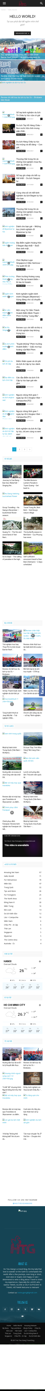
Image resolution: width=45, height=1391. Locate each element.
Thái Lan (8, 1333)
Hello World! (21, 119)
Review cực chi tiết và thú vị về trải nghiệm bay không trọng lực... (29, 330)
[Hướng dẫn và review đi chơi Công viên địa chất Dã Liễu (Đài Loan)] (12, 763)
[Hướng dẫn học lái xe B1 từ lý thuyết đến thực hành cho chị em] (12, 1054)
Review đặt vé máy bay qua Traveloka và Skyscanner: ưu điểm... (11, 799)
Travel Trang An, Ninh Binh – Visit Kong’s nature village (32, 510)
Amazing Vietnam (30, 1325)
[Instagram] (11, 1309)
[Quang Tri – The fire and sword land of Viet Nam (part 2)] (12, 523)
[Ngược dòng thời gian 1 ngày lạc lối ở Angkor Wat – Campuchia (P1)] (8, 414)
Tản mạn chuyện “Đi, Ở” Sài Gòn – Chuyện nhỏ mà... (33, 1136)
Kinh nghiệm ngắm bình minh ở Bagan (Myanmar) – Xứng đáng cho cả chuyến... (29, 297)
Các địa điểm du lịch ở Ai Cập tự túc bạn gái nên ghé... (27, 380)
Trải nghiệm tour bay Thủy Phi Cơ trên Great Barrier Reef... (11, 647)
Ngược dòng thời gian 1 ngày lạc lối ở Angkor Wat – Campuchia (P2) (29, 398)
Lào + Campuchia (30, 1331)
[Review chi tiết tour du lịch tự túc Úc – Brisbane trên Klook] (22, 95)
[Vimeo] (32, 1309)
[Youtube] (22, 1316)
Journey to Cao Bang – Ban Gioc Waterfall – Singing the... (11, 483)
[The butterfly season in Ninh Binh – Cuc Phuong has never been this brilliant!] (33, 523)
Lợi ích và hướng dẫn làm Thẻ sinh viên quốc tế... (32, 774)
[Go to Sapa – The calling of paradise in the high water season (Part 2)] (12, 548)
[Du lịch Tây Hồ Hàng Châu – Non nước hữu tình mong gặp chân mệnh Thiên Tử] (8, 128)
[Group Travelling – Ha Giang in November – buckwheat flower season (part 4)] (12, 498)
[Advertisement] (22, 592)
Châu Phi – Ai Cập (20, 1336)
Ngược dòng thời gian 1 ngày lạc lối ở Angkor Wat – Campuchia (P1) (29, 414)
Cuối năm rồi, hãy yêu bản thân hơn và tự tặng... (32, 1111)
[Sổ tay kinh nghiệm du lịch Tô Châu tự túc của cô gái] (8, 115)
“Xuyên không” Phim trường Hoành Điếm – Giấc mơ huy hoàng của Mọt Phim (29, 347)
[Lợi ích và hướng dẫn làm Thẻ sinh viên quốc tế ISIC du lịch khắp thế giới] (33, 763)
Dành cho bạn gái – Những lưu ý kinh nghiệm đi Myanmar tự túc (28, 229)
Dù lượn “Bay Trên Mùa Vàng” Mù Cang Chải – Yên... (32, 750)
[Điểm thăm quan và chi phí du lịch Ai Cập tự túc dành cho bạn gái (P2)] (8, 364)
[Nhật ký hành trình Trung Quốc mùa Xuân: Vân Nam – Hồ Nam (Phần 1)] (33, 812)
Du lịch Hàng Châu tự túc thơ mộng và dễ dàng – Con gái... (29, 144)
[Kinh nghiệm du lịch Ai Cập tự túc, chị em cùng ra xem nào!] (8, 431)
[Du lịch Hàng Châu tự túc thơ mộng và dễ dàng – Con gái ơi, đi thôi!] (8, 144)
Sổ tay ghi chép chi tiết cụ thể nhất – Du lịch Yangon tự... (28, 178)
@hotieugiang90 (22, 1203)
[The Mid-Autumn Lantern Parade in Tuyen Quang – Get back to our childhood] (33, 471)
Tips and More (16, 1328)
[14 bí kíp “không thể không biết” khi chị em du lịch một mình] (12, 1125)
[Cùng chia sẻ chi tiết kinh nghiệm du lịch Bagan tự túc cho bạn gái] (8, 195)
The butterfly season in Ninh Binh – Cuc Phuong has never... (33, 534)
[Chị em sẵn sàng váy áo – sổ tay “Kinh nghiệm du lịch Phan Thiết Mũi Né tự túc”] (33, 704)
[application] (22, 845)
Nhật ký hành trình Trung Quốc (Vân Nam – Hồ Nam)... (11, 750)
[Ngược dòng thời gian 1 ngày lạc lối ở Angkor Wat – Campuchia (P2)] (8, 398)
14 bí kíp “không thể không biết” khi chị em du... (11, 1136)
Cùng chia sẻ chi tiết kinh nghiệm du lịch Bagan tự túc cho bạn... (29, 195)
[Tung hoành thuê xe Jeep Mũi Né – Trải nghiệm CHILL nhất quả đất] (12, 704)
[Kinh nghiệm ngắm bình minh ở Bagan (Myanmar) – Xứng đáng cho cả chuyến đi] (8, 297)
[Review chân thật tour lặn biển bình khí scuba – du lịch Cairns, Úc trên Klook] (22, 73)
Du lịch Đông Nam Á (31, 1333)
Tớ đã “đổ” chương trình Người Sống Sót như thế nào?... (11, 1089)
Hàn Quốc (18, 1331)
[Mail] (18, 1309)
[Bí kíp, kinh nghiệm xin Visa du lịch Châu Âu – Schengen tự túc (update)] (33, 1078)
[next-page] (30, 449)
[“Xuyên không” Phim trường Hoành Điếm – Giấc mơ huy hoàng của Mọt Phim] (8, 347)
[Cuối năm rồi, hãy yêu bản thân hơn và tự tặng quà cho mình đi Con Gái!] (33, 1100)
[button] (4, 3)
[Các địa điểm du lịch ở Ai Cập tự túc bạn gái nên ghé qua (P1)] (8, 380)
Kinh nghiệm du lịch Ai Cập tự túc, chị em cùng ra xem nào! (28, 431)
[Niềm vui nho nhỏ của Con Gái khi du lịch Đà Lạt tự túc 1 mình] (33, 682)
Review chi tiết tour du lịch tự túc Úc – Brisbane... (11, 671)
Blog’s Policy (28, 1328)
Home (3, 10)
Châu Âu (37, 1328)
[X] (25, 1309)
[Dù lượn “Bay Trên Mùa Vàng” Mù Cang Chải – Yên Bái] (33, 738)
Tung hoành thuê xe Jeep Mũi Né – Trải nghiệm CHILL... (10, 715)
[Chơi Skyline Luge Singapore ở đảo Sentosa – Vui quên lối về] (8, 263)
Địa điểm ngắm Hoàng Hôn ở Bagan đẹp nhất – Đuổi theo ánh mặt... (28, 246)
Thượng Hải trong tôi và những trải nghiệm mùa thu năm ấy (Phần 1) (29, 212)
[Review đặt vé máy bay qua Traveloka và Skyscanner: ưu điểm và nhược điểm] (12, 788)
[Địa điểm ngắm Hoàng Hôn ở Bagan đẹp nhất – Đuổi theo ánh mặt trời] (8, 245)
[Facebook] (5, 1309)
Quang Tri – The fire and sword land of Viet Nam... (12, 534)
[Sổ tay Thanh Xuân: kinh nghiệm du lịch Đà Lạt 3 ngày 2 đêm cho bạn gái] (12, 682)
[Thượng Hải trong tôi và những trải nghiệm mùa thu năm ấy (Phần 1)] (8, 212)
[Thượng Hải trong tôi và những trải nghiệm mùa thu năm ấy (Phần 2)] (8, 162)
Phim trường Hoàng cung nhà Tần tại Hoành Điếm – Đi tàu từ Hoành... (28, 279)
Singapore (8, 1336)
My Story (5, 1328)
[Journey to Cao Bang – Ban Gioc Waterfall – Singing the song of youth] (12, 471)
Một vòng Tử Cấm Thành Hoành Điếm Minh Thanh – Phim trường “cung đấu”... (28, 313)
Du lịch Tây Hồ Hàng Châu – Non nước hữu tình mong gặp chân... (29, 128)
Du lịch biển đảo (34, 1336)
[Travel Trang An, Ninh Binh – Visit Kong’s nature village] (33, 498)
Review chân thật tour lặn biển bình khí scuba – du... (33, 647)
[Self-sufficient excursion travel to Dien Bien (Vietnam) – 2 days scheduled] (33, 548)
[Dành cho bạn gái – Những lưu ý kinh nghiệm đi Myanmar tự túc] (8, 229)
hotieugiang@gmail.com (27, 1292)
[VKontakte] (38, 1309)
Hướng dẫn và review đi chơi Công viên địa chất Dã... (11, 774)
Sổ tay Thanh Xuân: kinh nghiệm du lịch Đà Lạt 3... (12, 693)
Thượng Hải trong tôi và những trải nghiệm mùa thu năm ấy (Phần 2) (29, 162)
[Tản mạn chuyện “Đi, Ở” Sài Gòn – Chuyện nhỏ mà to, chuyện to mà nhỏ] (33, 1125)
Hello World (17, 1325)
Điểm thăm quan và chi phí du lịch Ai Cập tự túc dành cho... (28, 364)
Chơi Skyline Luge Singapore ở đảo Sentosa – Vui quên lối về (29, 263)
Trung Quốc (17, 1333)
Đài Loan (9, 1331)
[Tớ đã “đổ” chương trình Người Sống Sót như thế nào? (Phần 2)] (12, 1078)
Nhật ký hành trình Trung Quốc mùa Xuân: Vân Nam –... (33, 823)
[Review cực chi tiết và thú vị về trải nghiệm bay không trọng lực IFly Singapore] (8, 330)
